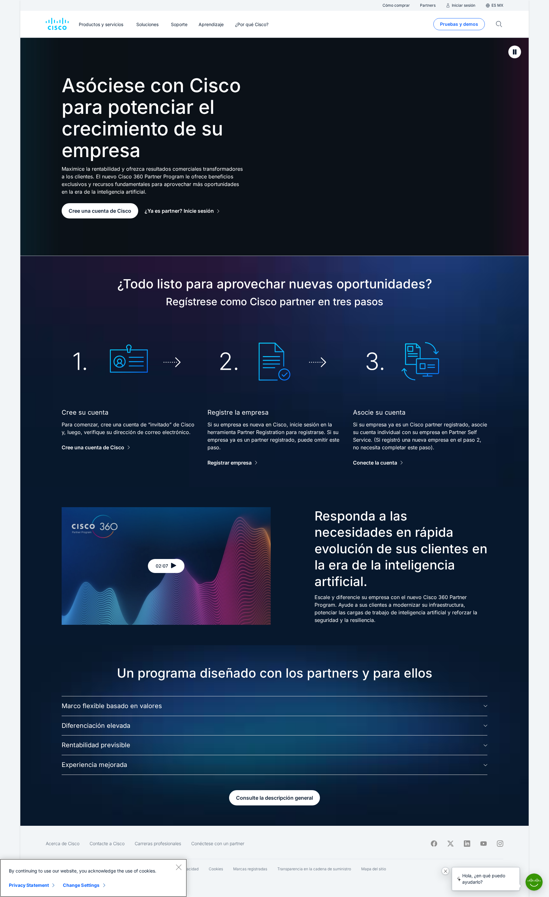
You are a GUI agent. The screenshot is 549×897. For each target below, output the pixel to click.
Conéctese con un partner (217, 843)
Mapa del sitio (373, 868)
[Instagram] (500, 843)
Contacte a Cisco (107, 843)
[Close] (178, 867)
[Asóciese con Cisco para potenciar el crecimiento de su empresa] (514, 51)
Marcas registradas (250, 868)
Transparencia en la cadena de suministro (314, 868)
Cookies (216, 868)
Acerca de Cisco (62, 843)
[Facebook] (434, 843)
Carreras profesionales (158, 843)
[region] (93, 878)
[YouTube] (483, 843)
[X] (450, 843)
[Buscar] (499, 24)
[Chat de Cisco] (534, 882)
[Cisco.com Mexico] (57, 24)
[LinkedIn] (467, 843)
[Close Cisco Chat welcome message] (445, 871)
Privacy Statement (29, 885)
